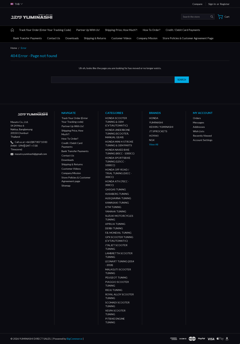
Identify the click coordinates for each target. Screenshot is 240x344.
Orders (197, 118)
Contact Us (53, 38)
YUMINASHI (156, 122)
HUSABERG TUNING (117, 193)
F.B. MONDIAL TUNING (118, 232)
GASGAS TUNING (115, 189)
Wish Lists (198, 131)
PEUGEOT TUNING (116, 277)
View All (153, 144)
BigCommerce (74, 338)
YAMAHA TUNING (115, 211)
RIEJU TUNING (113, 289)
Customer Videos (121, 38)
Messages (198, 122)
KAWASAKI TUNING (117, 202)
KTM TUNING (113, 206)
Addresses (199, 126)
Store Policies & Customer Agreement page (188, 38)
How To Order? (151, 29)
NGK (152, 140)
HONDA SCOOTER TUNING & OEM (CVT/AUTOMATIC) (116, 122)
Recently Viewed (202, 135)
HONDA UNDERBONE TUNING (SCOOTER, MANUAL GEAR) (117, 133)
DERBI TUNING (114, 228)
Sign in (212, 3)
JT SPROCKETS (158, 131)
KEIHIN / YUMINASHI (161, 126)
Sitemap (65, 185)
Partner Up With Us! (88, 29)
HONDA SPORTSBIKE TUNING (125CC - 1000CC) (117, 161)
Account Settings (202, 140)
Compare (197, 3)
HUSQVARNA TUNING (118, 198)
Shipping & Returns (95, 38)
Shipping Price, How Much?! (121, 29)
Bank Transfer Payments (27, 38)
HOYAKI (154, 135)
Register (224, 3)
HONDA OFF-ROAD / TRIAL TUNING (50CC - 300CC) (118, 173)
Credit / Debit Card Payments (183, 29)
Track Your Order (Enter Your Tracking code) (45, 29)
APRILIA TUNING (115, 223)
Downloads (72, 38)
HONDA (153, 118)
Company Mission (147, 38)
